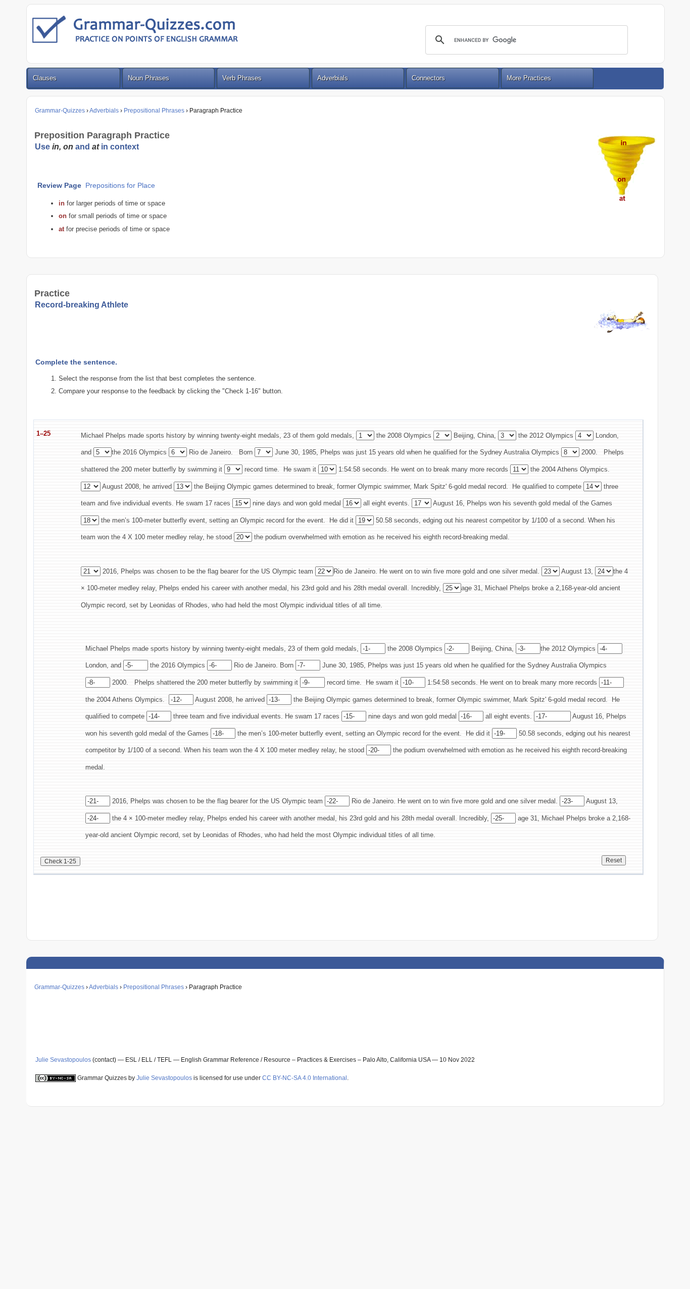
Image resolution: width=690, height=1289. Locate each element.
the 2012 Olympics (544, 435)
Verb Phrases (242, 78)
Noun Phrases (148, 78)
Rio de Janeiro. (210, 452)
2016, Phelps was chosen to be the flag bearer (169, 571)
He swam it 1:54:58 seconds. (336, 469)
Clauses (45, 78)
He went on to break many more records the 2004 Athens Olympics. (501, 469)
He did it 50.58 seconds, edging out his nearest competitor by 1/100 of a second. (458, 520)
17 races (218, 503)
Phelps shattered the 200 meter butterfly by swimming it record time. (247, 682)
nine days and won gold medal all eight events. (331, 503)
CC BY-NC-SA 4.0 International (304, 1077)
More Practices (529, 78)
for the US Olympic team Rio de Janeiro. (308, 571)
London (605, 435)
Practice (52, 293)
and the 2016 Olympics (124, 452)
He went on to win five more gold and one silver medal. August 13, (486, 571)
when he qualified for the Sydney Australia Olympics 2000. (502, 452)
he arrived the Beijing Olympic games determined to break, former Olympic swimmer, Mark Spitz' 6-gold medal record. (326, 486)
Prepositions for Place (120, 185)
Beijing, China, (475, 435)
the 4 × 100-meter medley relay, (157, 818)
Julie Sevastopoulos (63, 1059)
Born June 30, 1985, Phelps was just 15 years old (322, 452)
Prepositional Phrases (154, 110)
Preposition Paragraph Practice (102, 135)
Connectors (428, 78)
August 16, (449, 503)
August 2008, (122, 486)
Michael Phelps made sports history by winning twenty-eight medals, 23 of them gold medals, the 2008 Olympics (256, 435)
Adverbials (332, 78)
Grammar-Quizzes (60, 110)
